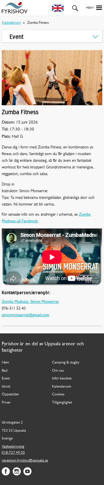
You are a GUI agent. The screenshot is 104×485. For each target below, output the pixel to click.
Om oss (58, 371)
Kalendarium (11, 23)
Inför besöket (62, 378)
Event (6, 378)
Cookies (58, 394)
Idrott (6, 386)
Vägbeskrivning (13, 446)
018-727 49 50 (13, 453)
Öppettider (10, 394)
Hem (5, 362)
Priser (6, 402)
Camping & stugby (65, 362)
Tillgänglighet (62, 402)
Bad (5, 371)
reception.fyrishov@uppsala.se (25, 460)
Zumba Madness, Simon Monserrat (30, 302)
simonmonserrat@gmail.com (25, 315)
